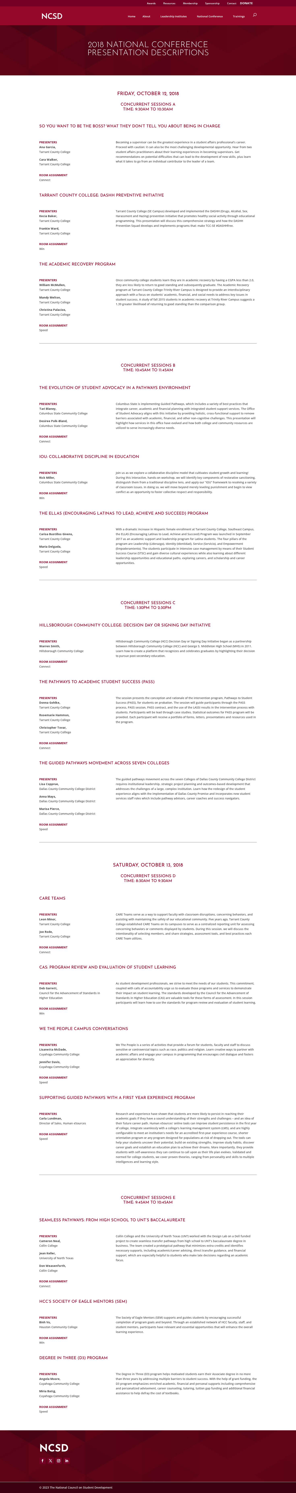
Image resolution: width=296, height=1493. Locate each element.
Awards (151, 3)
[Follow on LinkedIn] (66, 1461)
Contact (231, 3)
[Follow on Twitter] (50, 1461)
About (146, 16)
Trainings (239, 16)
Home (131, 16)
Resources (169, 3)
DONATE (246, 3)
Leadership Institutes (173, 16)
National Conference (210, 16)
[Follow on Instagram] (58, 1461)
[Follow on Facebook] (42, 1461)
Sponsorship (212, 3)
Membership (190, 3)
